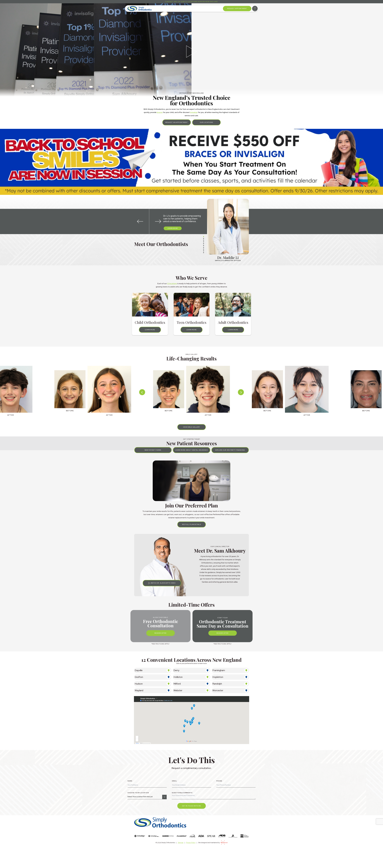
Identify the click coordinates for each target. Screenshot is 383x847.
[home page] (139, 8)
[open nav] (255, 8)
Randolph (217, 683)
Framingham (218, 670)
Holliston (178, 677)
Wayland (139, 690)
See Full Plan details (191, 524)
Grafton (139, 677)
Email (174, 781)
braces (159, 112)
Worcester (217, 690)
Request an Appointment (176, 122)
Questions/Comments (182, 793)
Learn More (173, 228)
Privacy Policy (190, 843)
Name (130, 781)
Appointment (237, 8)
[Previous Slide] (140, 221)
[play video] (191, 51)
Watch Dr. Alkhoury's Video (163, 583)
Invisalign (193, 112)
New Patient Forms (153, 450)
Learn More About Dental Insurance (191, 450)
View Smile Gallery (191, 427)
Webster (178, 690)
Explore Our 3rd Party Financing (230, 450)
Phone (219, 781)
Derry (176, 670)
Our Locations (206, 122)
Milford (177, 683)
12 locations (172, 283)
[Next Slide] (158, 221)
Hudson (139, 683)
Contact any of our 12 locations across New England (191, 1)
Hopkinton (217, 677)
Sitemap (180, 843)
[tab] (203, 236)
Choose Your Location (138, 793)
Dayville (139, 670)
